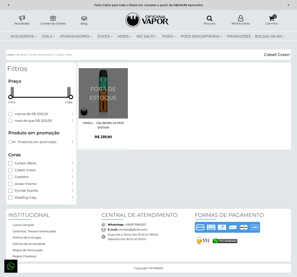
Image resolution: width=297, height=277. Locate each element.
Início (10, 54)
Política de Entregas (27, 237)
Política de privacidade (29, 244)
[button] (8, 5)
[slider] (10, 97)
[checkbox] (40, 142)
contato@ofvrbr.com (132, 229)
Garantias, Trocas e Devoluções (34, 231)
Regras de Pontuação (28, 250)
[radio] (40, 114)
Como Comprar (23, 225)
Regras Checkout (25, 256)
